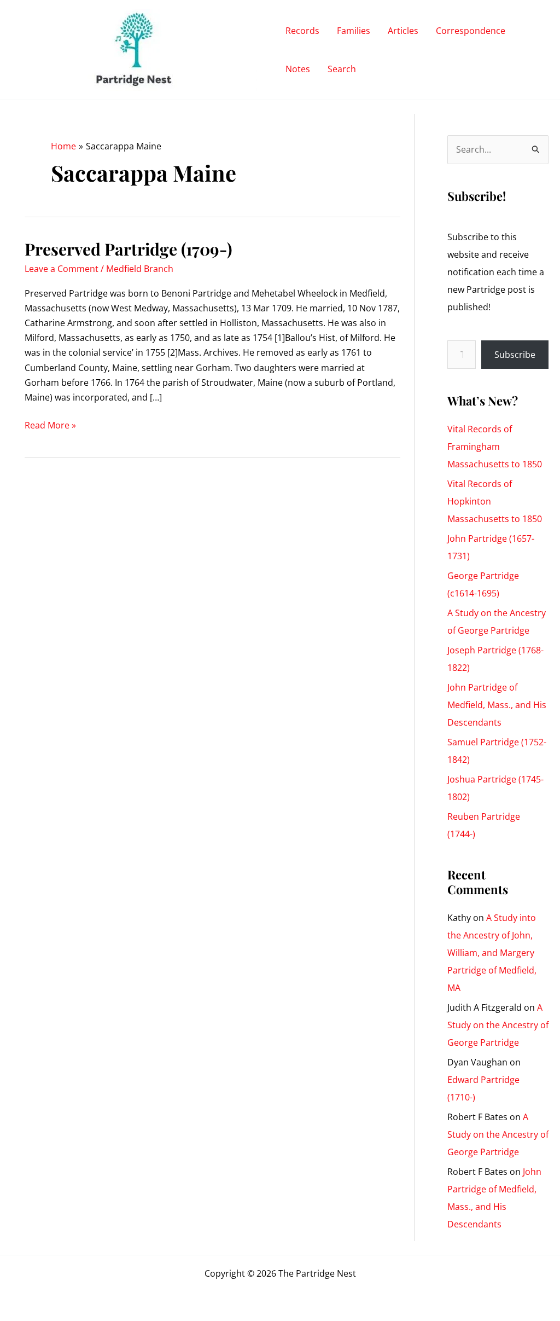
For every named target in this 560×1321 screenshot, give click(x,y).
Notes (297, 69)
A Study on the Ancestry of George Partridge (498, 1024)
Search (342, 69)
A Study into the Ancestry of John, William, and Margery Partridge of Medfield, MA (491, 953)
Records (302, 31)
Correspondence (470, 31)
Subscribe (514, 355)
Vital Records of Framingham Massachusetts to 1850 (494, 446)
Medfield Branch (139, 269)
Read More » (50, 426)
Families (353, 31)
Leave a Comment (61, 269)
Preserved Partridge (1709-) (128, 249)
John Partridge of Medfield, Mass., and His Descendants (496, 704)
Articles (403, 31)
